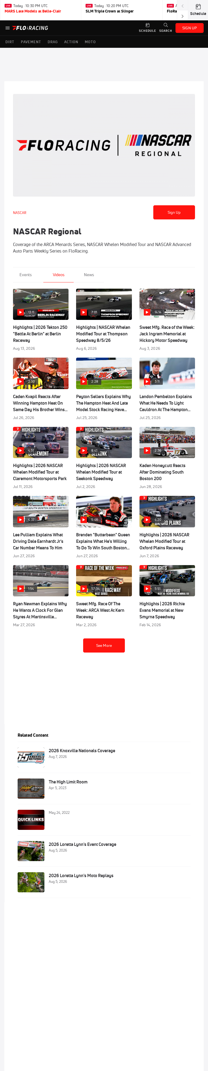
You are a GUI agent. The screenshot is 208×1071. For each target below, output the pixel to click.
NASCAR (19, 212)
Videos (58, 274)
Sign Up (174, 212)
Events (26, 274)
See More (104, 645)
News (89, 274)
